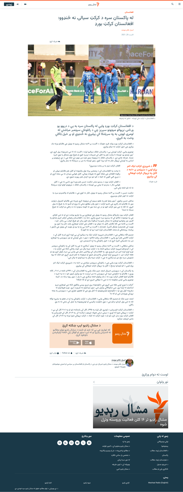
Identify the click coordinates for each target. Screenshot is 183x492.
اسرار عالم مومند (127, 30)
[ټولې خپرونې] (18, 4)
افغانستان (129, 12)
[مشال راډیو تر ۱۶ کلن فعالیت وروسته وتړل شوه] (130, 407)
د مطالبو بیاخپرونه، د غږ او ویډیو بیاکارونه (115, 451)
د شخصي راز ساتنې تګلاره (120, 455)
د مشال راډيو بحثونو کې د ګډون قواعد (116, 446)
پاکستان (165, 455)
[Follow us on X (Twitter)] (83, 442)
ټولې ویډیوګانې (162, 441)
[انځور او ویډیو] (25, 4)
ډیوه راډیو (87, 483)
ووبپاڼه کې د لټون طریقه (121, 464)
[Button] (55, 41)
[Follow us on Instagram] (71, 442)
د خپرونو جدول (162, 464)
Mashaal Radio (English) (158, 483)
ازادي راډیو (125, 483)
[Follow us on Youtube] (77, 442)
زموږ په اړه (126, 441)
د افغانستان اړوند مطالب (159, 451)
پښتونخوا (164, 446)
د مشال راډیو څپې (123, 469)
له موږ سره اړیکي (124, 460)
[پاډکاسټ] (59, 442)
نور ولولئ (162, 382)
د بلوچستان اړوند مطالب (159, 460)
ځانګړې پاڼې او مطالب (160, 469)
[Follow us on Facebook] (89, 442)
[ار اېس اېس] (65, 442)
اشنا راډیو (48, 483)
